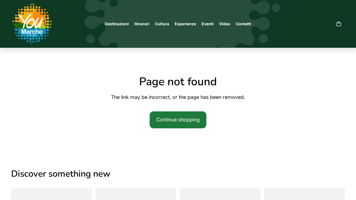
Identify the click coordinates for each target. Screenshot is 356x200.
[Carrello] (339, 24)
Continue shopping (178, 119)
